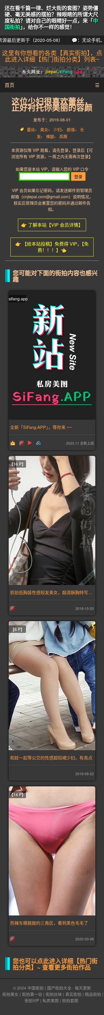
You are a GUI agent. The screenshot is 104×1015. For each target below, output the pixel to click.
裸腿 (50, 136)
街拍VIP (32, 1000)
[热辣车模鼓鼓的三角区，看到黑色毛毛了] (52, 850)
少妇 (57, 129)
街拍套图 (70, 1000)
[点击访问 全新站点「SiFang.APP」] (52, 355)
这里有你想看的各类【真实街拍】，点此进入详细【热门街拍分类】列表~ (52, 55)
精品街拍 (93, 994)
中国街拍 (35, 988)
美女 (44, 129)
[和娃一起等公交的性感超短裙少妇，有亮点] (52, 685)
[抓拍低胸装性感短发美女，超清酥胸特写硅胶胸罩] (52, 520)
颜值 (71, 129)
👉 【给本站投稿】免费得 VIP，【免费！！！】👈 (52, 246)
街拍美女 (10, 994)
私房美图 (50, 1000)
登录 (78, 176)
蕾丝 (31, 129)
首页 (9, 84)
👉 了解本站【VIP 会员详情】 (52, 224)
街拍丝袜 (54, 994)
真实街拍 (73, 994)
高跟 (63, 136)
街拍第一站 (32, 994)
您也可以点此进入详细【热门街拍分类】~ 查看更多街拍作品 (55, 963)
